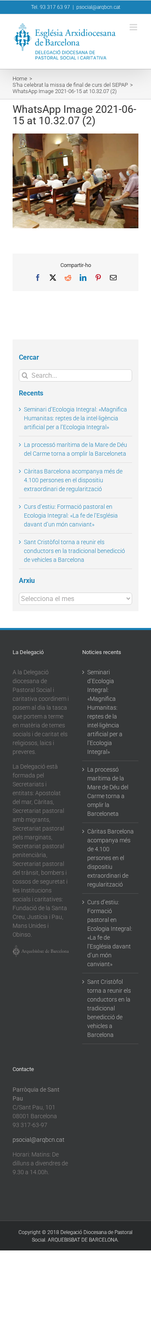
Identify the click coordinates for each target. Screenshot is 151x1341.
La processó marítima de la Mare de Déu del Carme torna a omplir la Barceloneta (107, 791)
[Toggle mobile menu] (134, 27)
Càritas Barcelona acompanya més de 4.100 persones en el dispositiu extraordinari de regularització (73, 480)
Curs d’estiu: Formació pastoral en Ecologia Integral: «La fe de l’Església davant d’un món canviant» (71, 515)
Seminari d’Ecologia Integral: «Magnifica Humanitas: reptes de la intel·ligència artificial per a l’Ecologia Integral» (75, 418)
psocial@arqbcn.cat (98, 7)
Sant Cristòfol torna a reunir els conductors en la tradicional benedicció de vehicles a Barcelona (74, 551)
